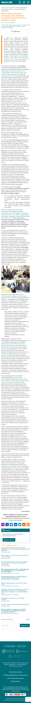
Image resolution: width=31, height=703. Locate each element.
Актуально (14, 24)
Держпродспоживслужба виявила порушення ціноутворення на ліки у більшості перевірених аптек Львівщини (15, 549)
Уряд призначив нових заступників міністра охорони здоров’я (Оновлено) (14, 577)
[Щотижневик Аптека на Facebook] (29, 619)
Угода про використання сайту (15, 678)
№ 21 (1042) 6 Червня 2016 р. (9, 22)
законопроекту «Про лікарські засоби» (11, 466)
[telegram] (11, 524)
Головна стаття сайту (21, 24)
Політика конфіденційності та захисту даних (15, 675)
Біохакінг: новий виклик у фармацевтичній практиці (15, 604)
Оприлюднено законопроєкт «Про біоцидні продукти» (12, 598)
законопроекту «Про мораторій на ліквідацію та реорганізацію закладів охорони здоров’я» (14, 296)
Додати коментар (9, 540)
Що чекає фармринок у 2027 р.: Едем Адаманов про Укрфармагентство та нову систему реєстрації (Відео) (15, 570)
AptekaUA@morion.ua (22, 700)
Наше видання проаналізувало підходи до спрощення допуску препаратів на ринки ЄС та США (16, 57)
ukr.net (10, 24)
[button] (19, 2)
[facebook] (7, 524)
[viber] (3, 524)
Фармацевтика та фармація (7, 27)
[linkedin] (15, 524)
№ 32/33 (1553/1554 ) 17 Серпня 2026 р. (10, 573)
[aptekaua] (28, 524)
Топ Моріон (23, 26)
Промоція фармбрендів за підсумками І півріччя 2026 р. (14, 583)
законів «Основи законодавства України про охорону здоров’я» (15, 353)
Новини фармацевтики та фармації (12, 26)
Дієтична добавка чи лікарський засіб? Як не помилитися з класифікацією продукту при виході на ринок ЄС (13, 611)
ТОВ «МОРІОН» (13, 700)
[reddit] (24, 524)
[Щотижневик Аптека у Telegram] (27, 619)
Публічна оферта (15, 681)
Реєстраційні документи (15, 672)
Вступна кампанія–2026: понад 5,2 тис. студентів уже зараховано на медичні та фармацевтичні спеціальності (14, 563)
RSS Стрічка (5, 24)
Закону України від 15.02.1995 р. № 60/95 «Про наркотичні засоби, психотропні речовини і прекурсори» (15, 380)
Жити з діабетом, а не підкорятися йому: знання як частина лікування (15, 556)
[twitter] (19, 524)
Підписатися (24, 625)
